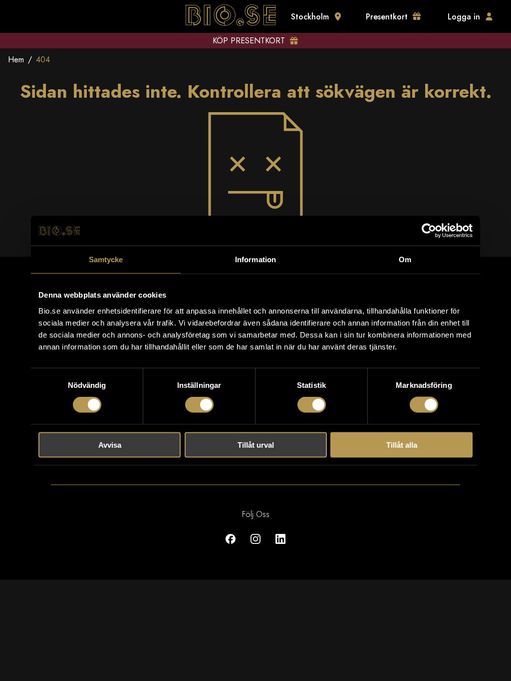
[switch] (199, 405)
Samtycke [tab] (106, 259)
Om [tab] (405, 259)
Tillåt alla (401, 444)
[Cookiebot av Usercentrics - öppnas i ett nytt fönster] (429, 230)
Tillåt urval (256, 444)
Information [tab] (255, 259)
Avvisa (109, 444)
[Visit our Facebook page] (231, 546)
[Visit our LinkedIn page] (280, 546)
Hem (16, 59)
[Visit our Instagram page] (255, 546)
